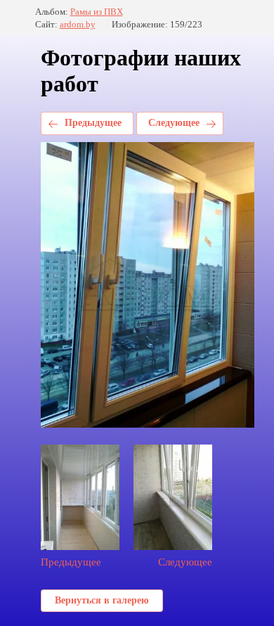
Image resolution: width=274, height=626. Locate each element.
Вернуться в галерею (102, 600)
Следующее (174, 122)
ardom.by (78, 24)
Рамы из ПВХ (96, 11)
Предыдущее (93, 122)
